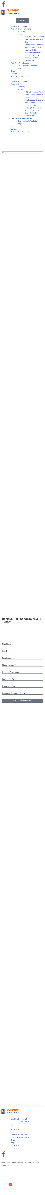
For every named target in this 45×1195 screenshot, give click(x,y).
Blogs (20, 68)
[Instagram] (10, 4)
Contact (14, 73)
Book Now (15, 1129)
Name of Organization (11, 672)
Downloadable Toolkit (20, 1121)
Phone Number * (9, 665)
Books (20, 34)
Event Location (8, 686)
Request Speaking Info (20, 76)
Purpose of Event (9, 679)
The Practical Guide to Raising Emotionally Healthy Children (34, 47)
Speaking (21, 31)
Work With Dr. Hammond (21, 29)
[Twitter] (16, 4)
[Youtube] (28, 4)
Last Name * (7, 651)
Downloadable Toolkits (27, 66)
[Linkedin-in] (22, 4)
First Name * (7, 644)
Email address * (8, 658)
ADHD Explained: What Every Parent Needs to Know (34, 39)
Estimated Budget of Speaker (14, 693)
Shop (13, 71)
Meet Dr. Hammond (19, 26)
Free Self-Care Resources (21, 63)
